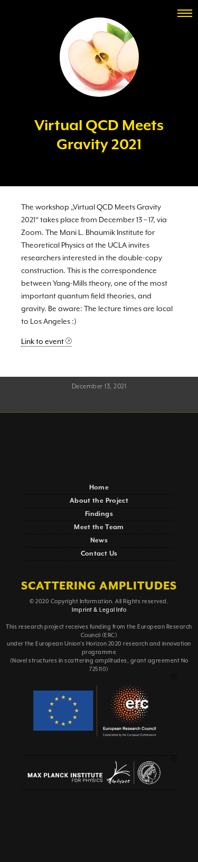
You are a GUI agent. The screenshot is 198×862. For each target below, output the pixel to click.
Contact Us (99, 554)
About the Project (99, 501)
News (99, 541)
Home (99, 488)
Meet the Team (99, 527)
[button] (185, 13)
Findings (99, 514)
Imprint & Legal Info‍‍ (99, 610)
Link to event (42, 342)
